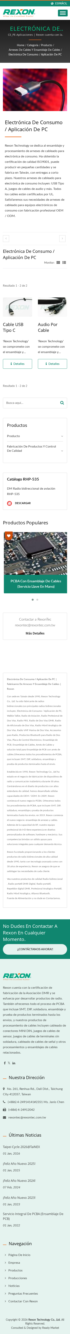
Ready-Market (50, 1328)
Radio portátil (44, 884)
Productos (15, 1270)
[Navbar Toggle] (63, 13)
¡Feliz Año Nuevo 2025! (19, 1164)
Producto (46, 45)
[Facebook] (5, 1063)
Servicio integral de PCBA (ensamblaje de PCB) (33, 1216)
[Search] (62, 403)
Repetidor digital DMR (18, 888)
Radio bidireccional (53, 879)
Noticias (14, 1285)
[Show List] (64, 262)
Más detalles (35, 633)
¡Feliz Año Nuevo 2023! (19, 1198)
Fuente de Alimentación (19, 898)
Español (61, 3)
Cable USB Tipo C (13, 327)
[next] (62, 238)
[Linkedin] (13, 1063)
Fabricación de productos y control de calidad (31, 449)
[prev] (6, 238)
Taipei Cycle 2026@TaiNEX (21, 1147)
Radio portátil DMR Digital (21, 884)
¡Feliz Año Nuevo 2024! (19, 1181)
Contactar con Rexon (23, 1301)
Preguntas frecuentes (23, 1293)
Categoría (32, 45)
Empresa (14, 1262)
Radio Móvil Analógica (18, 893)
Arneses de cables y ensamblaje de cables (34, 50)
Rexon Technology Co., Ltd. (44, 1320)
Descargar (22, 503)
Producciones (17, 1278)
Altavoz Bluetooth (40, 893)
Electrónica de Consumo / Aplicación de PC (35, 54)
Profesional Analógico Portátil (46, 888)
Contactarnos (53, 898)
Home (20, 45)
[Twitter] (9, 1063)
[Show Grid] (58, 262)
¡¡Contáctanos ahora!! (35, 949)
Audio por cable (48, 327)
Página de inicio (19, 1255)
